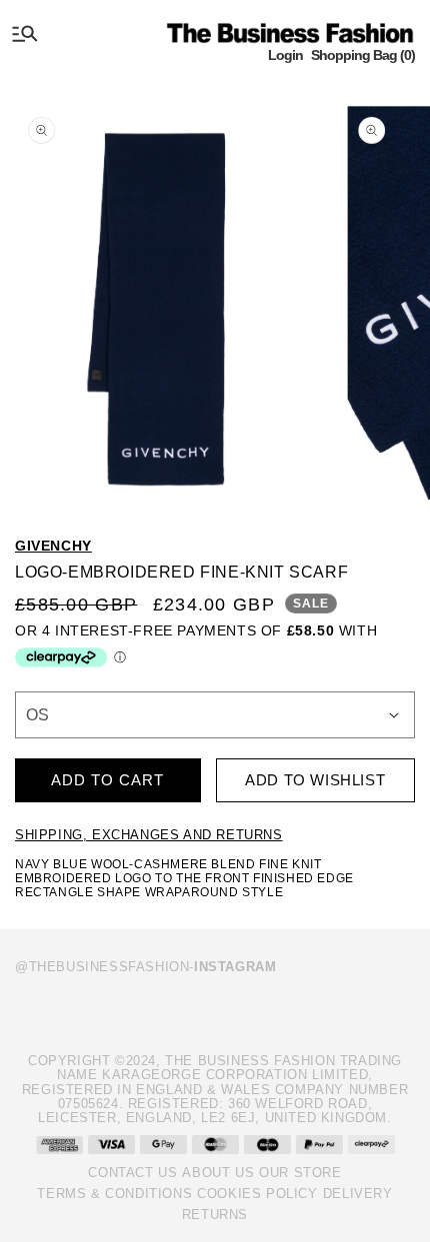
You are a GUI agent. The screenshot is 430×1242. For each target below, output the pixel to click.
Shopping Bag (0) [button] (363, 55)
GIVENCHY (53, 546)
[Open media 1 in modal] (165, 296)
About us (218, 1172)
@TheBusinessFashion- (145, 966)
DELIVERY (358, 1193)
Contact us (132, 1172)
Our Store (300, 1172)
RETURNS (215, 1214)
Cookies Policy (257, 1193)
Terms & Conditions (114, 1193)
